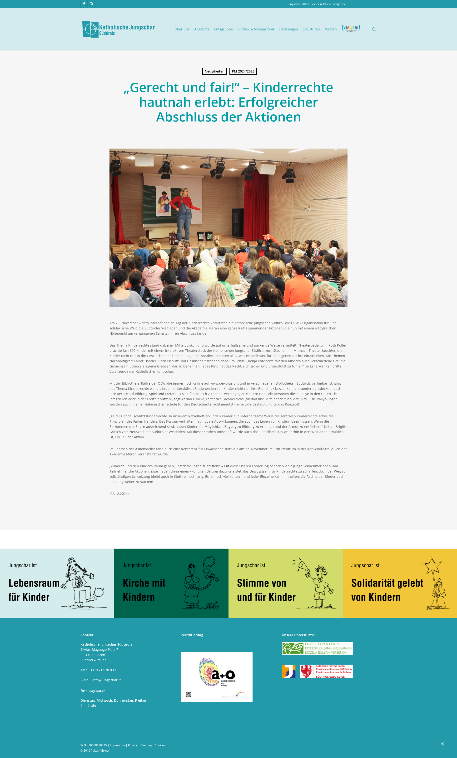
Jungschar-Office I (300, 4)
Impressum (117, 745)
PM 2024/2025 (243, 71)
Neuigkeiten (214, 71)
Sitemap (146, 745)
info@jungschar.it (106, 680)
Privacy (133, 745)
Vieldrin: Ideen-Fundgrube (329, 4)
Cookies (160, 745)
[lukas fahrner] (100, 750)
